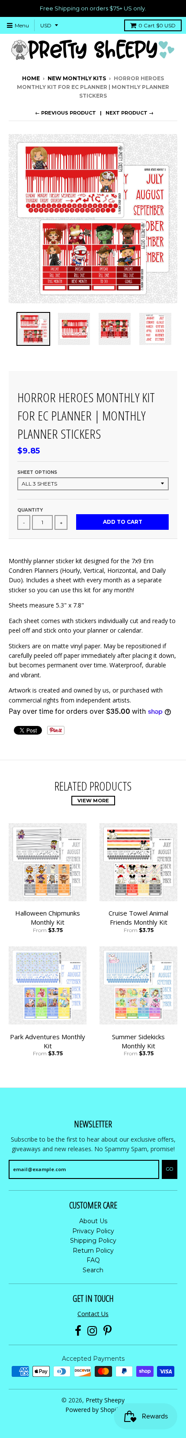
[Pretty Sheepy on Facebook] (78, 1331)
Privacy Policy (93, 1231)
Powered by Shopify (93, 1409)
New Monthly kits (77, 78)
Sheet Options (37, 472)
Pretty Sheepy (105, 1400)
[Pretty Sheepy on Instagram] (92, 1331)
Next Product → (130, 113)
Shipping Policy (93, 1240)
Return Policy (93, 1250)
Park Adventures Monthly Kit (47, 1041)
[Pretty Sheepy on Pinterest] (107, 1331)
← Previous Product (65, 113)
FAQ (93, 1260)
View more (93, 801)
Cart (157, 25)
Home (31, 78)
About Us (93, 1221)
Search (93, 1270)
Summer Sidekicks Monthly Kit (138, 1041)
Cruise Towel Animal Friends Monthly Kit (138, 917)
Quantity (30, 510)
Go (169, 1169)
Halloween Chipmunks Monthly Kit (47, 917)
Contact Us (93, 1314)
